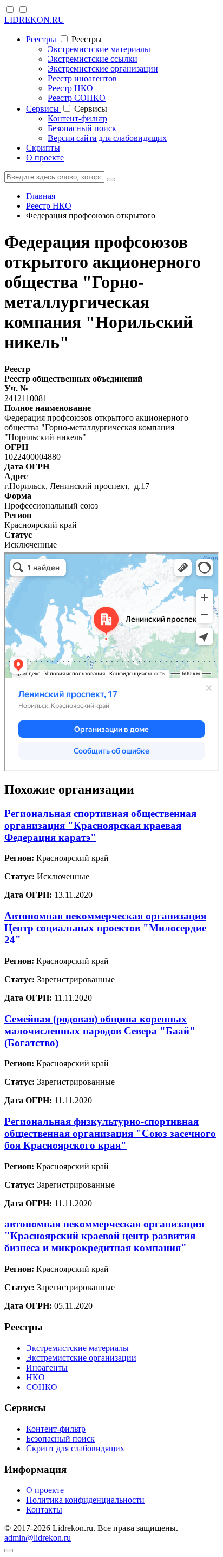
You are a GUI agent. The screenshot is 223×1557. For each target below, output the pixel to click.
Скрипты (43, 147)
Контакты (44, 1509)
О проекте (45, 157)
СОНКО (41, 1387)
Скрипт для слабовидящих (75, 1448)
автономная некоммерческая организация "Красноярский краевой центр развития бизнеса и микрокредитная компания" (104, 1235)
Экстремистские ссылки (92, 58)
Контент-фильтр (77, 118)
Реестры (42, 39)
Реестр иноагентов (82, 78)
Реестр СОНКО (77, 97)
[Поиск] (111, 179)
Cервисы (43, 108)
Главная (40, 196)
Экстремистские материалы (99, 49)
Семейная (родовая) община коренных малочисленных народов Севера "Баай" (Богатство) (99, 1030)
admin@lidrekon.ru (37, 1537)
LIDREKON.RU (34, 19)
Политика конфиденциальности (85, 1499)
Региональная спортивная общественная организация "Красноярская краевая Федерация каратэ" (100, 825)
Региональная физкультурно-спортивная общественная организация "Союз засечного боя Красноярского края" (110, 1133)
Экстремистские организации (103, 68)
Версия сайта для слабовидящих (107, 138)
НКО (35, 1377)
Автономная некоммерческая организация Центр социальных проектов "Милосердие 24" (105, 927)
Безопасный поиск (82, 128)
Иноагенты (47, 1367)
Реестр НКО (70, 88)
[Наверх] (8, 1550)
